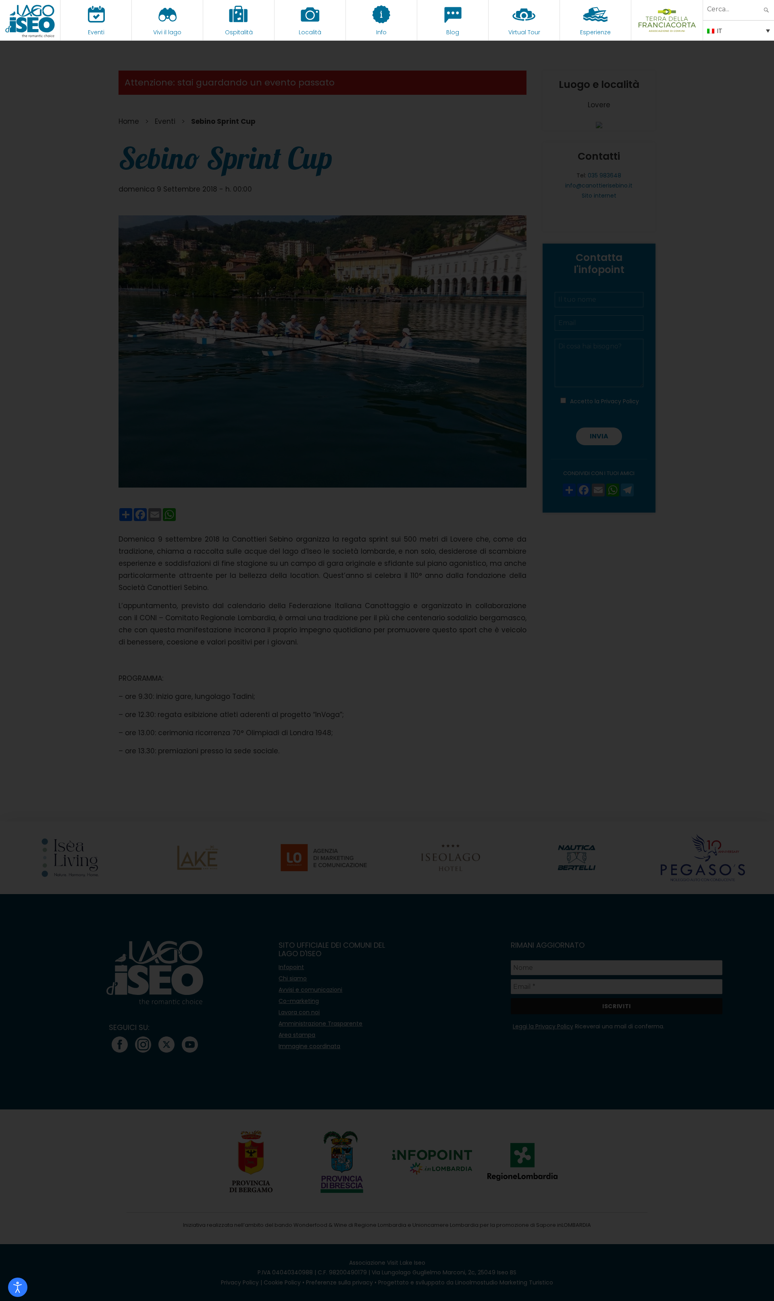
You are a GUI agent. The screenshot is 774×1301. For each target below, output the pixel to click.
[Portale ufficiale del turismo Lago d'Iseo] (30, 20)
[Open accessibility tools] (17, 1287)
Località (310, 32)
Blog (452, 32)
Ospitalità (239, 32)
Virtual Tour (524, 32)
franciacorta (667, 32)
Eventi (96, 32)
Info (381, 32)
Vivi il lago (167, 32)
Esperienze (595, 32)
